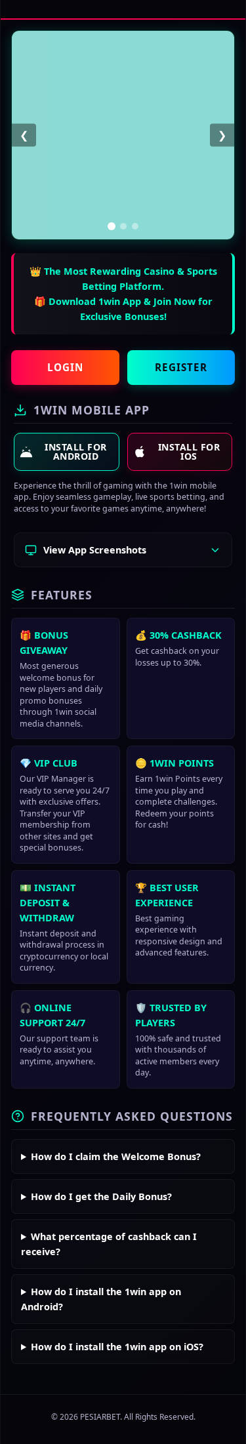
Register (181, 367)
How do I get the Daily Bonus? (101, 1196)
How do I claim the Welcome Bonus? (116, 1156)
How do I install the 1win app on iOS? (117, 1346)
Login (65, 367)
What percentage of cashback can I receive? (109, 1244)
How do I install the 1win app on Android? (101, 1299)
